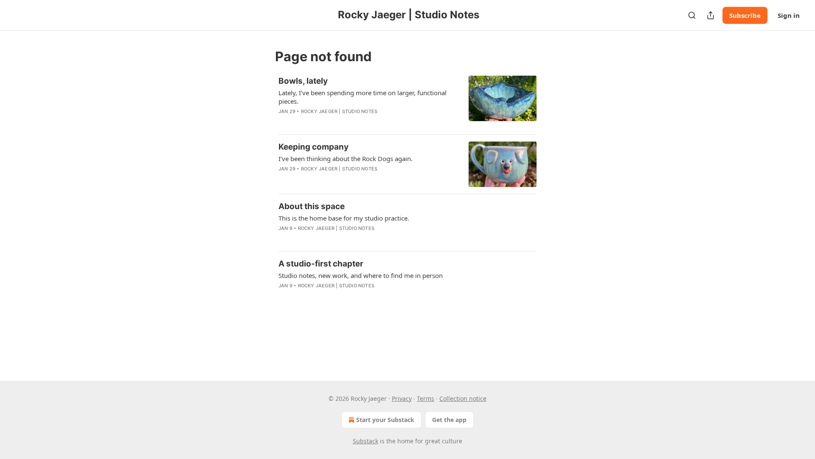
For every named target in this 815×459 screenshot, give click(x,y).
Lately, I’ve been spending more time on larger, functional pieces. (362, 96)
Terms (425, 398)
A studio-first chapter (320, 264)
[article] (407, 101)
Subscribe (745, 15)
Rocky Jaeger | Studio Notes (339, 111)
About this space (311, 206)
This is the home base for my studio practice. (343, 218)
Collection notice (462, 398)
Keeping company (313, 147)
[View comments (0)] (343, 122)
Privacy (402, 398)
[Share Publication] (710, 15)
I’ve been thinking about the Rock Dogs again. (345, 158)
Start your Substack (385, 420)
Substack (365, 441)
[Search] (691, 15)
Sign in (789, 15)
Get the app (449, 420)
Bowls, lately (303, 81)
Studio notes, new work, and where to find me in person (360, 275)
